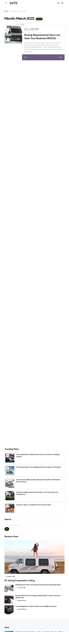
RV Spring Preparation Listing (19, 580)
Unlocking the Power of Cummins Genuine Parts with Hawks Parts (38, 585)
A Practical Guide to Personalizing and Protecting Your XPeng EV (38, 467)
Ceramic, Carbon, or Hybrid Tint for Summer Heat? (33, 505)
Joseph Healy (34, 29)
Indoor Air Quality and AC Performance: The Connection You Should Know (37, 493)
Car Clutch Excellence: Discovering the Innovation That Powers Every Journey (38, 481)
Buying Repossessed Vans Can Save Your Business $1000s (42, 36)
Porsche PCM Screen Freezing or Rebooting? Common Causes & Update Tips (37, 597)
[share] (8, 39)
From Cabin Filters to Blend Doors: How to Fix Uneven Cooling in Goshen (38, 455)
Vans (9, 26)
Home (6, 11)
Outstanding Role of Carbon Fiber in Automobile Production (36, 606)
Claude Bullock (22, 609)
